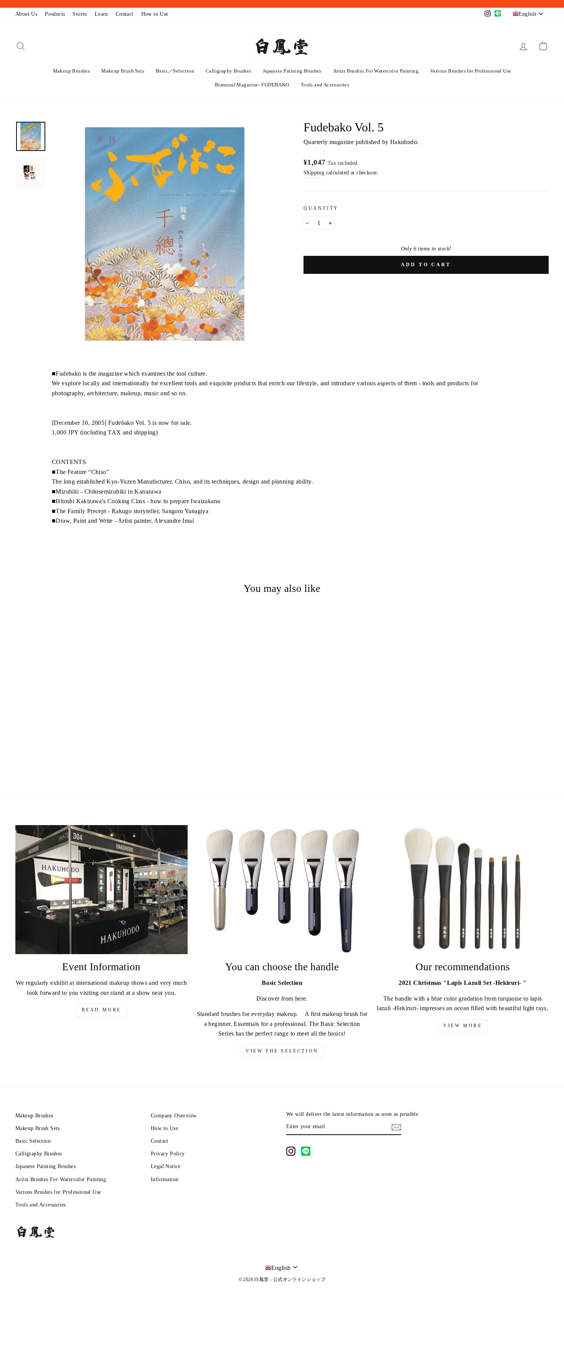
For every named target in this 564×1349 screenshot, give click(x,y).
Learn (101, 14)
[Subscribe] (396, 1127)
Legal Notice (166, 1166)
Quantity (321, 208)
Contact (125, 14)
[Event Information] (101, 889)
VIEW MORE (462, 1025)
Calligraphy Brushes (228, 71)
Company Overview (173, 1116)
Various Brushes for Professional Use (470, 71)
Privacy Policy (168, 1154)
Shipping (313, 173)
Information (164, 1179)
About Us (26, 14)
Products (55, 14)
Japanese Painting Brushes (292, 71)
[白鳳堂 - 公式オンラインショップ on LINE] (305, 1151)
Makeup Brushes (71, 71)
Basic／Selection (175, 71)
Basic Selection (33, 1141)
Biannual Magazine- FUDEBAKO (252, 85)
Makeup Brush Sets (122, 71)
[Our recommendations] (462, 889)
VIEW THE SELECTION (282, 1051)
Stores (80, 14)
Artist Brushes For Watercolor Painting (376, 71)
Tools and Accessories (325, 85)
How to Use (154, 14)
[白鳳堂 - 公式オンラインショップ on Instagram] (290, 1151)
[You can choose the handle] (282, 889)
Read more (101, 1010)
